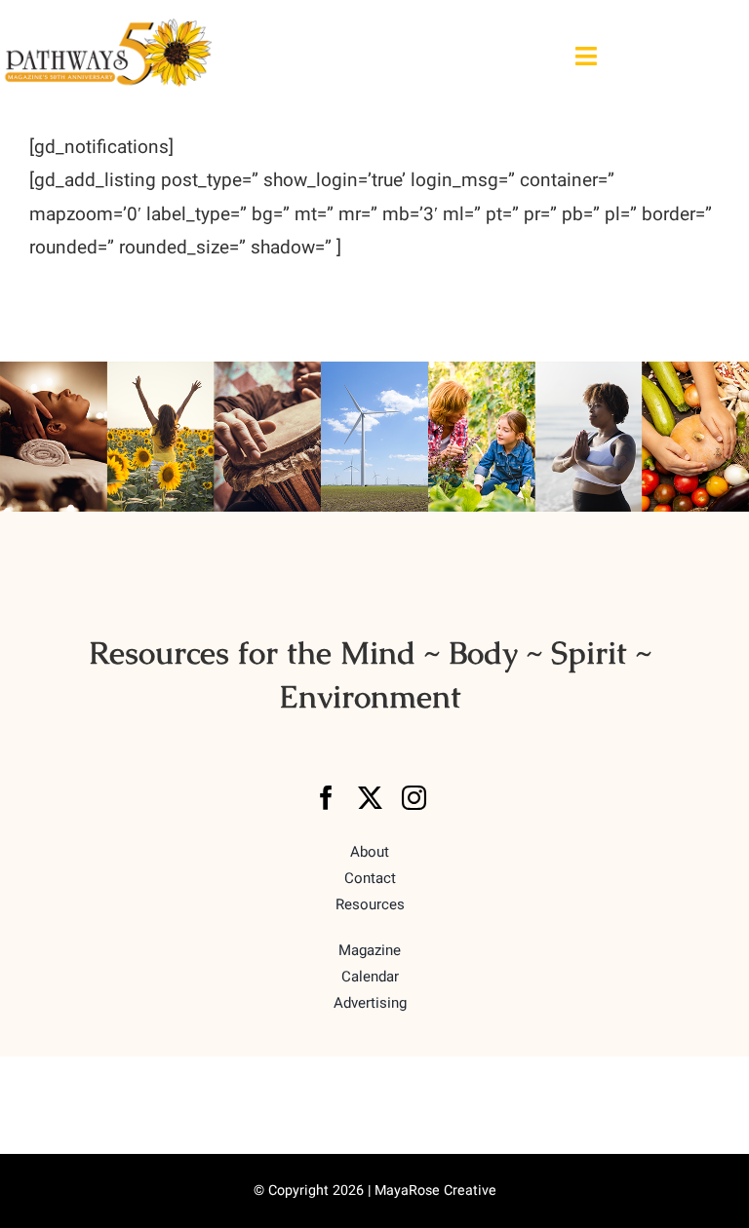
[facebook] (326, 798)
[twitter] (370, 798)
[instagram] (414, 798)
